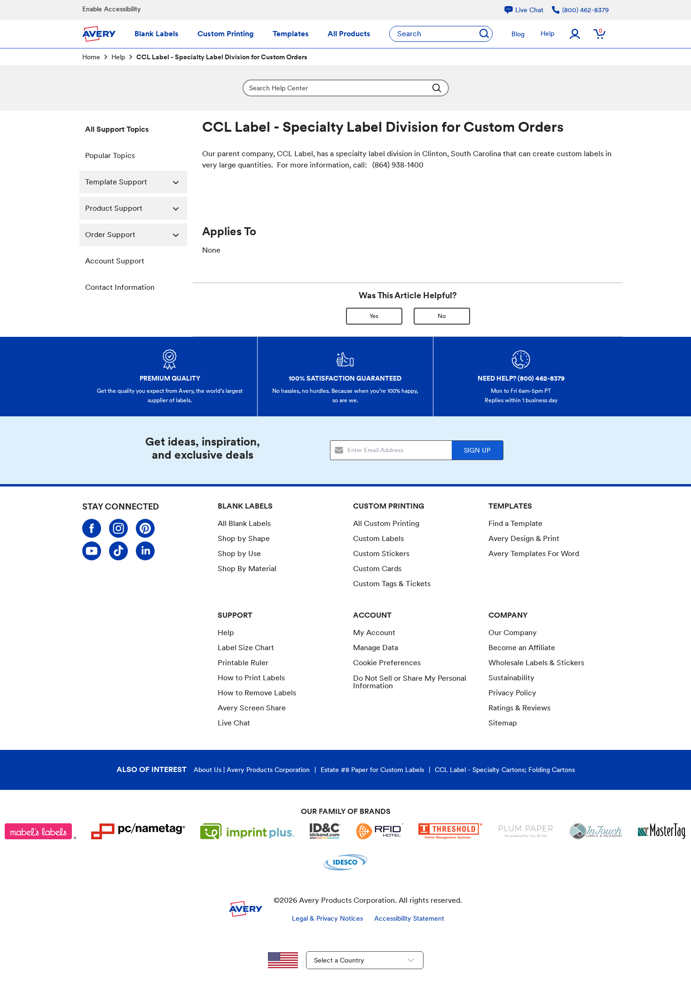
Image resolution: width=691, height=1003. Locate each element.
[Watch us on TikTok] (118, 550)
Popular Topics (110, 155)
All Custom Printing (386, 523)
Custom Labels (378, 538)
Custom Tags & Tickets (392, 583)
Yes (373, 315)
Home (91, 57)
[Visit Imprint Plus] (247, 831)
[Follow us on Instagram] (118, 528)
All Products (349, 33)
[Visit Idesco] (345, 862)
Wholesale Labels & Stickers (536, 662)
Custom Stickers (381, 553)
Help (547, 33)
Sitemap (502, 722)
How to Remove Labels (257, 692)
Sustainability (511, 677)
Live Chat (234, 723)
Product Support (113, 208)
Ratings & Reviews (519, 707)
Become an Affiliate (521, 647)
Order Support (110, 234)
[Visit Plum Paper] (525, 831)
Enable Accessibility (111, 9)
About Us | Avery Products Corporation (252, 769)
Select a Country (339, 960)
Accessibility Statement (409, 918)
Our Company (512, 632)
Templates (291, 33)
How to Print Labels (251, 677)
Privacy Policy (512, 692)
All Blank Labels (244, 523)
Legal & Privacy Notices (327, 918)
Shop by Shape (244, 538)
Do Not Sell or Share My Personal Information (409, 682)
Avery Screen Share (252, 707)
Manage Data (375, 647)
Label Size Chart (246, 647)
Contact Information (120, 287)
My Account (374, 632)
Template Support (116, 181)
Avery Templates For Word (533, 553)
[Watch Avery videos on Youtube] (91, 550)
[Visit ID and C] (325, 831)
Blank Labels (156, 33)
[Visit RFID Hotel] (379, 831)
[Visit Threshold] (450, 831)
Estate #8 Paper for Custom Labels (372, 769)
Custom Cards (377, 568)
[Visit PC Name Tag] (138, 831)
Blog (518, 34)
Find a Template (515, 523)
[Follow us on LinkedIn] (145, 550)
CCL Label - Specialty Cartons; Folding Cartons (505, 769)
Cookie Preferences (387, 663)
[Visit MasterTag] (662, 831)
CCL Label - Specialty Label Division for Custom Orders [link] (221, 57)
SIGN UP (477, 450)
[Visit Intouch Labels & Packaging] (596, 831)
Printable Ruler (243, 662)
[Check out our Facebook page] (91, 528)
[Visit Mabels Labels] (40, 831)
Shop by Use (239, 553)
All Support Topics (117, 129)
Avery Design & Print (523, 538)
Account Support (114, 260)
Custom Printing (225, 33)
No (442, 315)
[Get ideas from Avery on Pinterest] (145, 528)
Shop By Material (247, 568)
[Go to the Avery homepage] (99, 34)
